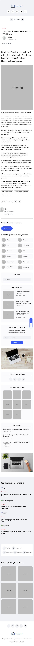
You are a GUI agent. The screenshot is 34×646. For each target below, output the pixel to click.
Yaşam (3, 517)
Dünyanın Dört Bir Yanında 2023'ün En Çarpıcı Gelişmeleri (16, 443)
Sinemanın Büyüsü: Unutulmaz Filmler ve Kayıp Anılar (16, 532)
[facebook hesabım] (10, 379)
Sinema (3, 504)
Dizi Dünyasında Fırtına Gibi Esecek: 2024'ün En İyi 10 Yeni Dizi (23, 313)
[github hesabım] (23, 379)
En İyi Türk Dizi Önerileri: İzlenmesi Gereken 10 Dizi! (23, 302)
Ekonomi (3, 492)
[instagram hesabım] (15, 379)
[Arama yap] (6, 279)
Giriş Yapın (17, 19)
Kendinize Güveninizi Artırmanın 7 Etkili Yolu (16, 429)
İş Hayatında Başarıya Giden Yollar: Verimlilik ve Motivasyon (16, 435)
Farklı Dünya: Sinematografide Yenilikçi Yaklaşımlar (13, 507)
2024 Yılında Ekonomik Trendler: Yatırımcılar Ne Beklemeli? (16, 495)
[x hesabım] (19, 379)
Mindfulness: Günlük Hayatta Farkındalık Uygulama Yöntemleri (14, 520)
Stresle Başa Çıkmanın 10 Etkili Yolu (23, 292)
